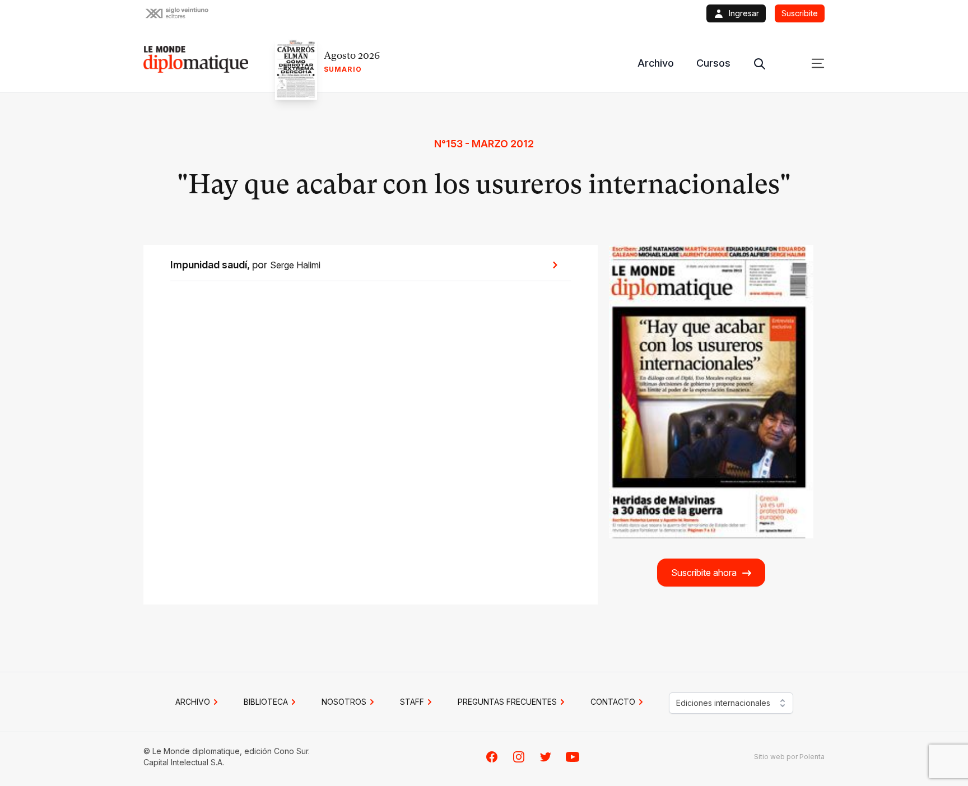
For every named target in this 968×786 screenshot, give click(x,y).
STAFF (412, 701)
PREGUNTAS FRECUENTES (507, 701)
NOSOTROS (344, 701)
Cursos (713, 63)
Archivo (655, 63)
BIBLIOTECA (266, 701)
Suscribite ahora (704, 572)
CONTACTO (612, 701)
